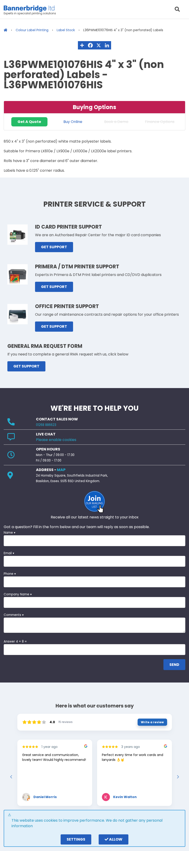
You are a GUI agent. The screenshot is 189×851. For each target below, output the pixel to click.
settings (76, 839)
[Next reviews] (177, 777)
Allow (115, 839)
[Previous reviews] (11, 777)
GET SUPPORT (54, 247)
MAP (61, 469)
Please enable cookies (56, 439)
